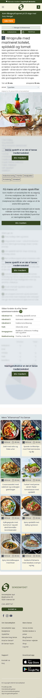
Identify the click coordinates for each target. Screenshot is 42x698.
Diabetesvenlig (9, 176)
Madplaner (6, 631)
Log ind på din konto (28, 1)
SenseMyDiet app (8, 628)
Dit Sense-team (8, 644)
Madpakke (28, 176)
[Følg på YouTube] (11, 616)
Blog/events (27, 637)
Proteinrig (7, 179)
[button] (3, 7)
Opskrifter (5, 634)
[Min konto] (38, 7)
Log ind (25, 647)
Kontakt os (6, 660)
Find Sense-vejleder (30, 640)
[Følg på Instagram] (7, 616)
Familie (19, 176)
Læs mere (8, 21)
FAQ (3, 663)
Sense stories (28, 628)
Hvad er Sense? (7, 640)
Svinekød (16, 179)
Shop (25, 644)
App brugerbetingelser (10, 693)
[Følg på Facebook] (3, 616)
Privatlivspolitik (7, 687)
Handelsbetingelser (9, 689)
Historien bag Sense (9, 637)
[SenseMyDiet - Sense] (21, 7)
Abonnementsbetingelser (11, 691)
